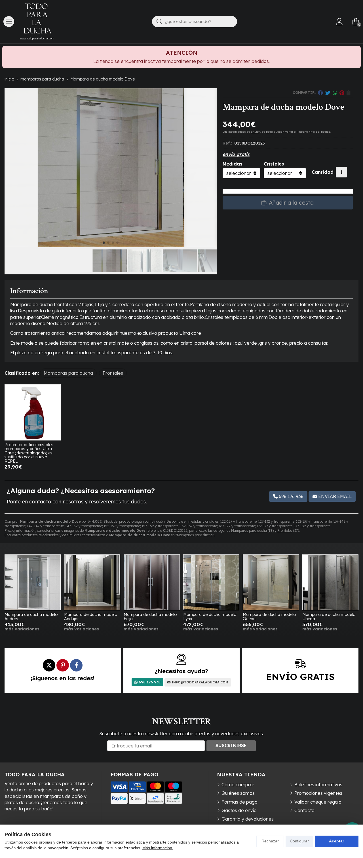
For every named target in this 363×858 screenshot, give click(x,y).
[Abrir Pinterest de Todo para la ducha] (62, 665)
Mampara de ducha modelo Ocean (269, 616)
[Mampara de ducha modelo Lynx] (211, 582)
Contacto (304, 810)
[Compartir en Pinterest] (341, 93)
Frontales (284, 530)
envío (255, 132)
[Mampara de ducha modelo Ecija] (152, 582)
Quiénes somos (238, 793)
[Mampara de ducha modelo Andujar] (92, 582)
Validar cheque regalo (317, 802)
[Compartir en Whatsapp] (335, 93)
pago (269, 132)
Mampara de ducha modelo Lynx (209, 616)
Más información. (157, 848)
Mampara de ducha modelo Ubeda (328, 616)
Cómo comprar (237, 784)
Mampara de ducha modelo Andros (31, 616)
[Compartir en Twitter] (327, 93)
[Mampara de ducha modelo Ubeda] (330, 582)
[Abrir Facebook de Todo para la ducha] (76, 665)
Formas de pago (239, 802)
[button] (104, 242)
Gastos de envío (239, 810)
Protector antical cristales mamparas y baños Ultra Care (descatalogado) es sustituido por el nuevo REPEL (29, 453)
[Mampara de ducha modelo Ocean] (271, 582)
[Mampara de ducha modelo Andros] (32, 582)
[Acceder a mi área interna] (339, 22)
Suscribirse (231, 745)
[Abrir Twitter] (49, 665)
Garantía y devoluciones (247, 819)
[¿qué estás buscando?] (194, 21)
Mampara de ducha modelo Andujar (90, 616)
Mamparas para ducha (249, 530)
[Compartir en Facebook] (320, 93)
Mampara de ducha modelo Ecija (150, 616)
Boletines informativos (318, 784)
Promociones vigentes (318, 793)
